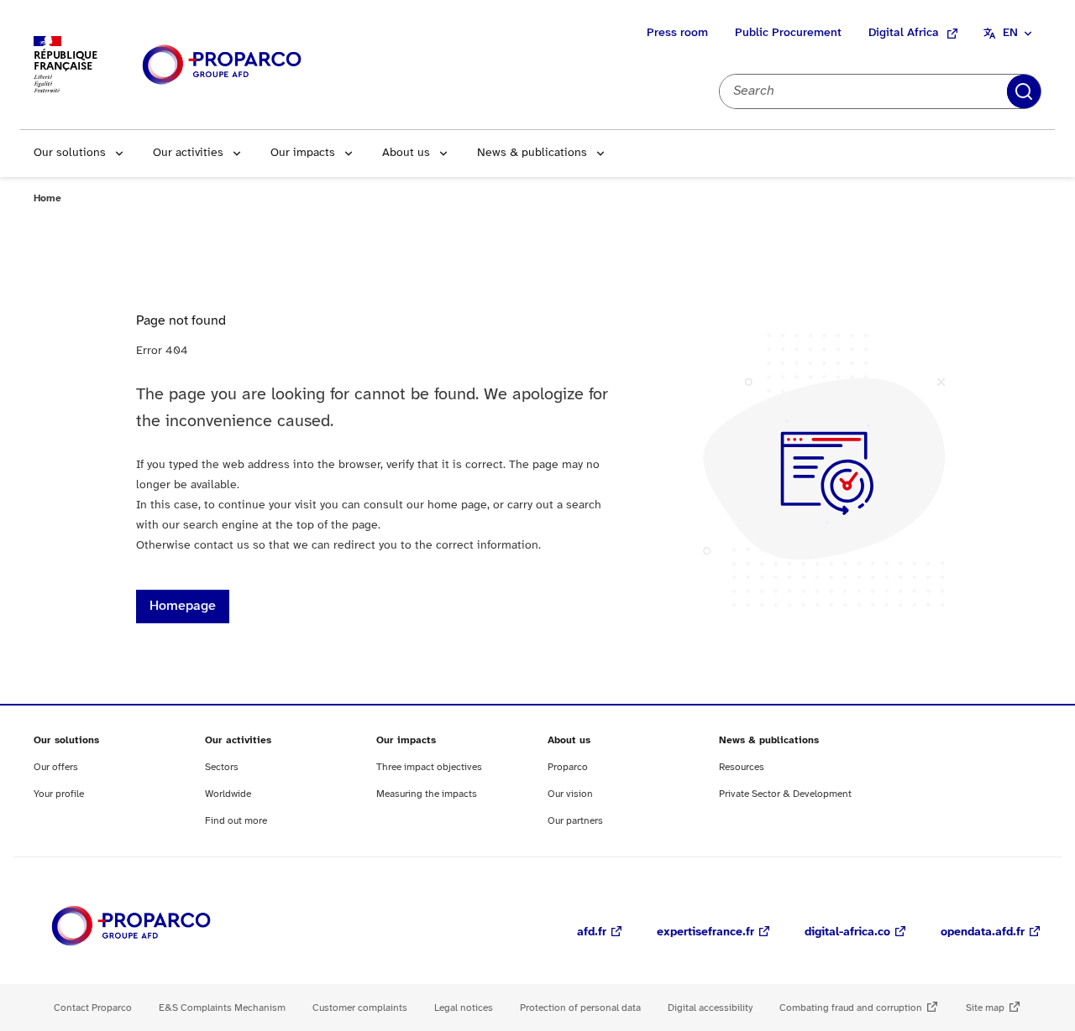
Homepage (182, 606)
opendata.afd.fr (983, 932)
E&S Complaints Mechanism (222, 1007)
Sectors (222, 767)
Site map (985, 1007)
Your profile (59, 794)
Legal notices (463, 1007)
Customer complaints (359, 1007)
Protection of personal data (580, 1007)
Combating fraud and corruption (850, 1007)
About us (406, 153)
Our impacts (302, 153)
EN (1010, 33)
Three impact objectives (429, 767)
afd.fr (591, 932)
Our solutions (70, 153)
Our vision (570, 794)
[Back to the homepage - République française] (221, 65)
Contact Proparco (93, 1007)
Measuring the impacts (426, 794)
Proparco (568, 767)
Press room (677, 33)
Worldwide (228, 794)
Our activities (188, 153)
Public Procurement (788, 33)
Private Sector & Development (785, 794)
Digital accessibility (710, 1007)
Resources (741, 767)
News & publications (532, 153)
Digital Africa (903, 33)
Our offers (56, 767)
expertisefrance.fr (705, 932)
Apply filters (1024, 91)
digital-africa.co (847, 932)
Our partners (575, 820)
